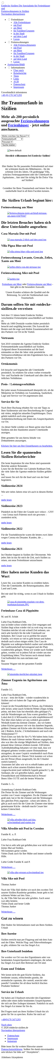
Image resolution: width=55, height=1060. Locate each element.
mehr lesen (6, 500)
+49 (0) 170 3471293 (11, 95)
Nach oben (6, 1024)
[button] (6, 1057)
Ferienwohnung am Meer (39, 284)
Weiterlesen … (8, 669)
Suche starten (8, 145)
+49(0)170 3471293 (11, 1019)
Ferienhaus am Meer (12, 284)
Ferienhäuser (18, 125)
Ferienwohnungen (35, 121)
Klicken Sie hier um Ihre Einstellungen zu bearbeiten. (27, 446)
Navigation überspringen (13, 14)
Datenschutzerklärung (11, 1049)
